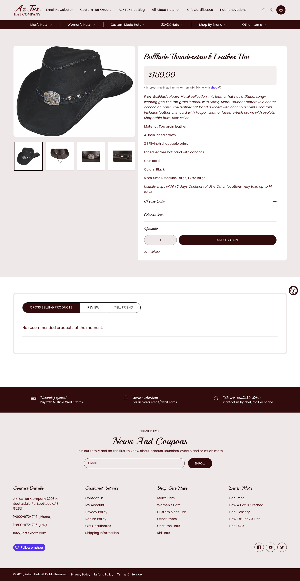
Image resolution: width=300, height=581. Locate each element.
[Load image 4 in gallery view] (122, 156)
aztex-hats (33, 574)
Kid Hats (163, 533)
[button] (166, 9)
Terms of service (129, 574)
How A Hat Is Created (246, 505)
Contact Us (94, 498)
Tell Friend (123, 307)
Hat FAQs (236, 526)
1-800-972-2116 (25, 516)
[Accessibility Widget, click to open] (293, 290)
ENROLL (200, 463)
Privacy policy (80, 574)
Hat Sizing (236, 498)
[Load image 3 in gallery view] (91, 156)
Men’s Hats (166, 498)
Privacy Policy (96, 512)
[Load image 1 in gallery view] (28, 156)
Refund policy (103, 574)
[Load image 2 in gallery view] (60, 156)
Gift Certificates (98, 526)
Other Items (167, 519)
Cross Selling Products (51, 307)
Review (93, 307)
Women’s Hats (168, 505)
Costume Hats (168, 526)
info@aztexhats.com (29, 533)
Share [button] (155, 251)
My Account (94, 505)
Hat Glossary (239, 512)
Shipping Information (102, 533)
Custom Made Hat (171, 512)
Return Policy (95, 519)
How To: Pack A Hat (244, 519)
